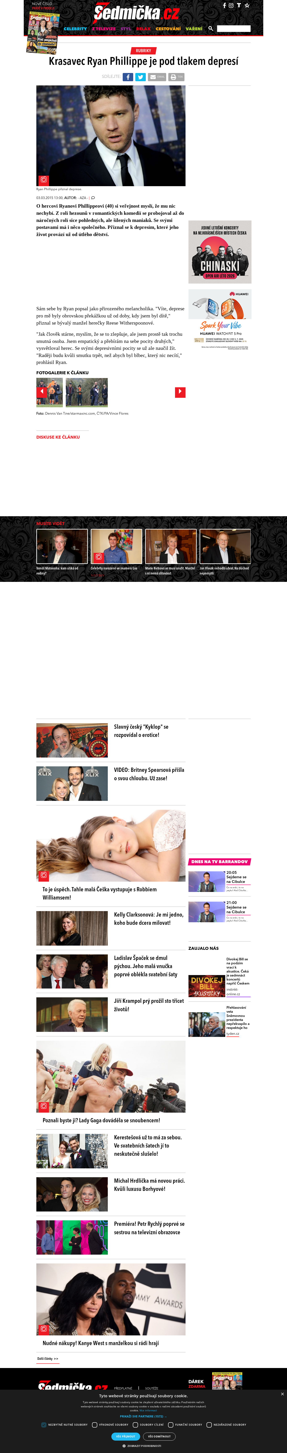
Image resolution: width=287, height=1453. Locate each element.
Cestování (168, 29)
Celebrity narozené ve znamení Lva (114, 568)
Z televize (104, 29)
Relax (143, 29)
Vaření (194, 29)
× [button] (282, 1394)
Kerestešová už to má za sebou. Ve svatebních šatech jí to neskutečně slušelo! (148, 1146)
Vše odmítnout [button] (159, 1436)
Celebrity (75, 29)
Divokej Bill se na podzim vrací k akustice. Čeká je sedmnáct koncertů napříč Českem (237, 971)
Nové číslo (43, 6)
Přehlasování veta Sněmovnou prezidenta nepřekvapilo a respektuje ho (238, 1018)
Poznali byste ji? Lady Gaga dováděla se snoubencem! (101, 1121)
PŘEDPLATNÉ (123, 1388)
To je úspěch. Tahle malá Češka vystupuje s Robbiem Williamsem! (100, 894)
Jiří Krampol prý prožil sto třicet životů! (149, 1005)
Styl (126, 29)
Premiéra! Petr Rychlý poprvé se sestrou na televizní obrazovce (149, 1228)
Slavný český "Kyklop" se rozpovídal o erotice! (141, 731)
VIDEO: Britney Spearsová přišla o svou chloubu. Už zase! (149, 774)
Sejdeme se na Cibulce (236, 877)
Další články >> (47, 1359)
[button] (143, 1416)
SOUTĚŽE (151, 1388)
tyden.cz (232, 1034)
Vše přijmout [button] (125, 1436)
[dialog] (143, 1421)
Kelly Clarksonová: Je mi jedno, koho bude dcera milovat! (148, 919)
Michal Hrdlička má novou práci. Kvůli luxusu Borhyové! (149, 1185)
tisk (180, 77)
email (161, 77)
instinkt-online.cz (233, 992)
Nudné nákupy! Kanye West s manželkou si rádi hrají (101, 1344)
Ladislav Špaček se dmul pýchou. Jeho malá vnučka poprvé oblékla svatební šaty (145, 966)
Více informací (148, 1410)
